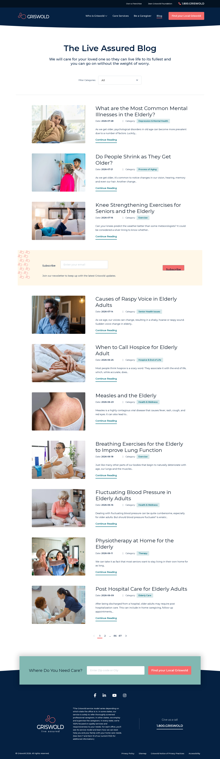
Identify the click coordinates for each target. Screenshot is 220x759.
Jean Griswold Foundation (160, 4)
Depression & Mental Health (153, 121)
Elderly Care (145, 595)
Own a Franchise (134, 4)
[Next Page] (126, 636)
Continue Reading (106, 139)
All (103, 80)
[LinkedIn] (104, 695)
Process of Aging (148, 169)
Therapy (143, 553)
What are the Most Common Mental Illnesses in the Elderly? (141, 111)
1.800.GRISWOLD (192, 3)
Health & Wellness (148, 402)
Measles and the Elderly (125, 395)
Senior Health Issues (149, 311)
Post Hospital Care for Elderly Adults (141, 589)
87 (120, 635)
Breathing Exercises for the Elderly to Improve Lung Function (139, 447)
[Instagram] (124, 695)
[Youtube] (114, 695)
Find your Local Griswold (186, 16)
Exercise (143, 218)
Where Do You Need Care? (55, 670)
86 (115, 635)
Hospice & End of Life (150, 360)
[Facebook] (95, 695)
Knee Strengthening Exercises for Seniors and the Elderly (138, 208)
